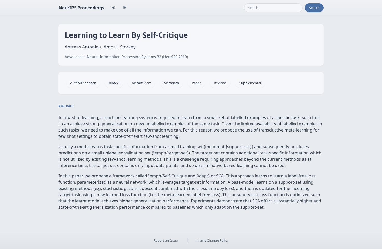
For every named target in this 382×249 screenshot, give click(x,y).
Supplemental (250, 82)
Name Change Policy (213, 240)
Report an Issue (166, 240)
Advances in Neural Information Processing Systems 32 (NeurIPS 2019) (126, 56)
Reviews (220, 82)
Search (314, 7)
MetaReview (141, 82)
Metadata (171, 82)
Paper (196, 82)
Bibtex (114, 82)
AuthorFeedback (83, 82)
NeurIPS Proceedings (81, 8)
